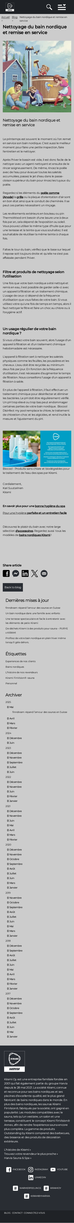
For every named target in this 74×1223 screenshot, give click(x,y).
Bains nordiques (15, 666)
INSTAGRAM (41, 1169)
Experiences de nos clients (20, 661)
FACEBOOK (19, 1169)
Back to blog (12, 587)
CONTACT (17, 1212)
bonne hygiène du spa (50, 506)
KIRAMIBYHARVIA (40, 1196)
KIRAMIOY (55, 1188)
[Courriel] (44, 573)
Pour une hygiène (15, 513)
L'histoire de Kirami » (17, 1149)
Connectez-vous (34, 1212)
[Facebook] (6, 573)
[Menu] (61, 7)
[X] (34, 573)
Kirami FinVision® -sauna (20, 677)
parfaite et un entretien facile (47, 513)
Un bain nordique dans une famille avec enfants (33, 613)
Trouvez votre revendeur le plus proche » (31, 1154)
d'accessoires (24, 531)
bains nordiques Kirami (34, 535)
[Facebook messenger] (15, 573)
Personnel (11, 683)
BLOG (7, 1212)
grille (20, 197)
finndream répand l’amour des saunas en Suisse (33, 607)
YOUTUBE (62, 1169)
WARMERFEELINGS (30, 1188)
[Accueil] (10, 6)
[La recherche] (49, 7)
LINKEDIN (40, 1177)
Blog (15, 17)
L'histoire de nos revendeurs (22, 672)
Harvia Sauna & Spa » (17, 1158)
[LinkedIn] (25, 573)
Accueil (5, 17)
